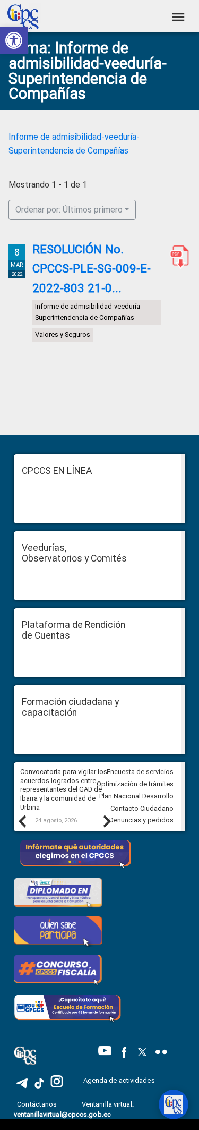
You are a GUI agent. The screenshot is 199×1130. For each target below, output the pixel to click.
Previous (22, 821)
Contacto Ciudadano (142, 808)
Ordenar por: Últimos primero (69, 210)
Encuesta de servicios (140, 772)
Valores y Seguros (62, 334)
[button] (14, 40)
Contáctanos (37, 1104)
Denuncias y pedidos (141, 820)
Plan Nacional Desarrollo (136, 796)
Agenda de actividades (119, 1080)
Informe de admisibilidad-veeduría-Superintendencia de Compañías (88, 311)
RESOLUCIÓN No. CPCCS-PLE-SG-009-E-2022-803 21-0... (91, 268)
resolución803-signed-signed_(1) (177, 256)
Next (107, 821)
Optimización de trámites (135, 784)
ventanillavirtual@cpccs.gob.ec (62, 1114)
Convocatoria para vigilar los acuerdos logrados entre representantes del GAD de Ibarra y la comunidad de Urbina (63, 789)
